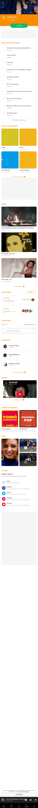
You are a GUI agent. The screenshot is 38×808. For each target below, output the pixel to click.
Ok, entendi (19, 794)
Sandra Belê (12, 17)
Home (3, 806)
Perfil (11, 806)
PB (17, 18)
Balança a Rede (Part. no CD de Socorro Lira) (19, 106)
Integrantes (5, 340)
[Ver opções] (35, 3)
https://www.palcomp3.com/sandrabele (14, 476)
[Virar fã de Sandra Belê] (27, 3)
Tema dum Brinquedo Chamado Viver (19, 48)
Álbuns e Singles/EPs (9, 126)
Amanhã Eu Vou (12, 113)
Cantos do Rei (11, 55)
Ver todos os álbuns (18, 176)
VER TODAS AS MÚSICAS (19, 120)
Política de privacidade (24, 791)
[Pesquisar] (31, 3)
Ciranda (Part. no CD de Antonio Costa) (19, 91)
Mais (34, 806)
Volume (35, 800)
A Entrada (10, 62)
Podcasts (27, 806)
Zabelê (14, 18)
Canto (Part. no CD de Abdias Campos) (19, 69)
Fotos (3, 436)
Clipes (3, 204)
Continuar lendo (18, 400)
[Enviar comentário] (34, 331)
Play (26, 800)
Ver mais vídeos (18, 286)
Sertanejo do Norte (13, 77)
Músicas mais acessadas (10, 43)
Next (30, 800)
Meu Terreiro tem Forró (14, 98)
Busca (19, 806)
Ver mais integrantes (18, 372)
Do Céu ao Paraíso (12, 84)
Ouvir (20, 25)
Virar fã (31, 292)
